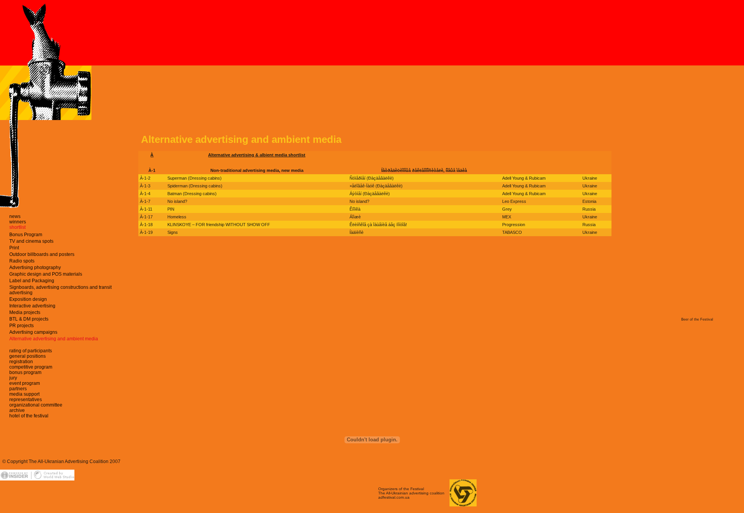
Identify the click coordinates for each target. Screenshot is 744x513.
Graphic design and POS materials (45, 274)
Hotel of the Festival (28, 416)
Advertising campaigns (33, 332)
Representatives (25, 399)
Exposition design (28, 299)
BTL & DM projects (28, 319)
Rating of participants (30, 350)
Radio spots (21, 261)
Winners (17, 222)
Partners (18, 388)
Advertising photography (35, 267)
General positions (27, 356)
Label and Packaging (31, 280)
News (15, 216)
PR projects (21, 325)
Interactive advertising (32, 306)
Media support (24, 394)
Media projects (24, 312)
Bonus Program (25, 234)
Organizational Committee (35, 405)
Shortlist (17, 227)
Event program (24, 383)
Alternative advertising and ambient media (53, 338)
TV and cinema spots (31, 241)
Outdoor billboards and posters (41, 254)
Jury (13, 378)
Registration (21, 361)
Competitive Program (30, 367)
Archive (17, 410)
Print (14, 247)
